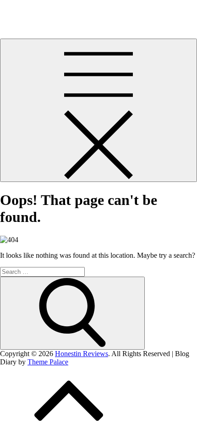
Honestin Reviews (26, 11)
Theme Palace (47, 362)
